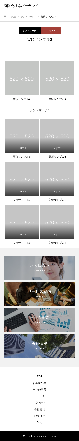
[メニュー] (73, 6)
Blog (39, 422)
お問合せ (39, 415)
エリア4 (51, 30)
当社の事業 (39, 389)
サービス (39, 396)
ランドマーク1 (30, 30)
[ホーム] (5, 16)
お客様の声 (39, 383)
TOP (39, 376)
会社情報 (39, 409)
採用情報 (39, 402)
